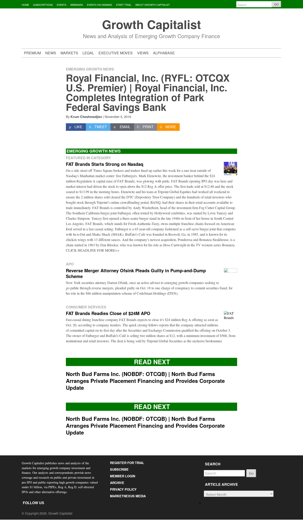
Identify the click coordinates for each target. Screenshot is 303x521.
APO (70, 263)
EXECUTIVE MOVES (115, 52)
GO (276, 4)
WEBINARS (76, 4)
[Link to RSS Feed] (200, 502)
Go (251, 473)
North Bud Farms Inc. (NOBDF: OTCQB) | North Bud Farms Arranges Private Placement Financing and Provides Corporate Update (145, 380)
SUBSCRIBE (119, 469)
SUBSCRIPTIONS (43, 4)
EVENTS (61, 4)
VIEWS (143, 52)
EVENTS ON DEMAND (99, 4)
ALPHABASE (164, 52)
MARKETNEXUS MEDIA (128, 496)
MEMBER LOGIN (122, 476)
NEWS (50, 52)
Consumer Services (86, 306)
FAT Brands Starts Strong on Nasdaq (104, 164)
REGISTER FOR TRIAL (127, 462)
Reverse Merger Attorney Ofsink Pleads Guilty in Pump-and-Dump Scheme (136, 273)
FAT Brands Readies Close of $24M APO (108, 313)
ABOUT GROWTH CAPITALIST (152, 4)
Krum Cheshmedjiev (86, 116)
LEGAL (88, 52)
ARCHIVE (117, 482)
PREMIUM (32, 52)
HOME (25, 4)
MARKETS (69, 52)
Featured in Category (88, 157)
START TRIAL (123, 4)
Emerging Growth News (90, 69)
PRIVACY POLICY (123, 489)
